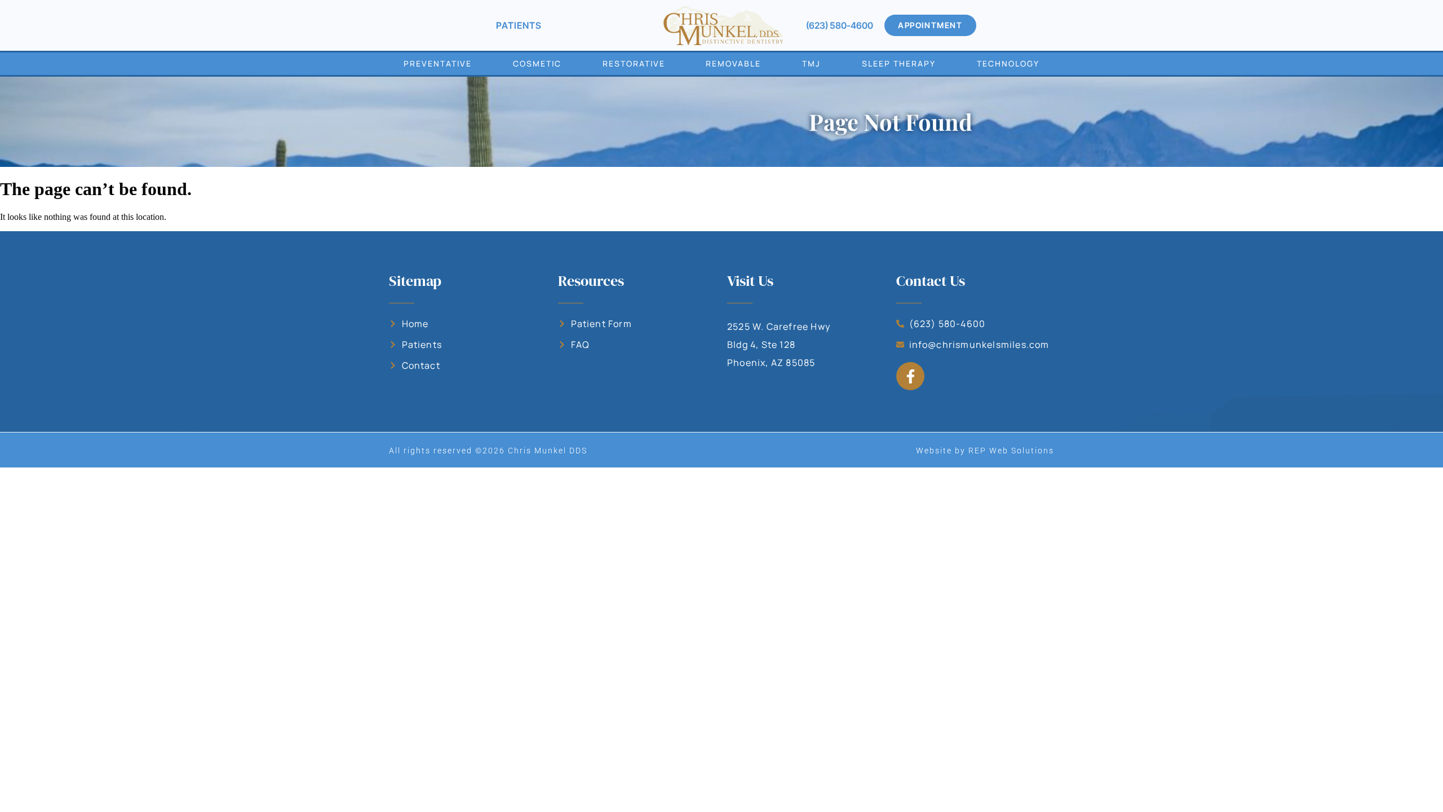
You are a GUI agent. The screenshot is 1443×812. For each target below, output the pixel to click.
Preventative (438, 63)
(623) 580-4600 (839, 25)
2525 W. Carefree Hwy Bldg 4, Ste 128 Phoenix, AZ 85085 (778, 344)
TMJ (811, 63)
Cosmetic (537, 63)
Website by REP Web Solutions (985, 450)
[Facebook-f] (910, 376)
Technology (1008, 63)
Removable (733, 63)
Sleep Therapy (899, 63)
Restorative (634, 63)
